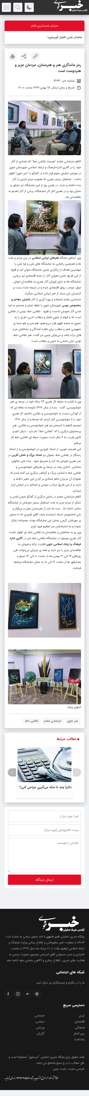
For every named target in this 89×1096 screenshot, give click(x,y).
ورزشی (40, 1027)
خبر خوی (22, 173)
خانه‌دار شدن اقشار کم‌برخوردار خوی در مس (55, 37)
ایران (81, 1015)
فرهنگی (79, 1027)
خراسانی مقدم (52, 720)
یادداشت (79, 1039)
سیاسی (40, 1021)
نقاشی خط (31, 720)
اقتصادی (79, 1021)
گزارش (40, 1033)
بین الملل (78, 1033)
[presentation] (77, 772)
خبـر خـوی (53, 936)
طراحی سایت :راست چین (68, 1069)
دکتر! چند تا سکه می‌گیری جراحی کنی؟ (45, 787)
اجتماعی (39, 1015)
